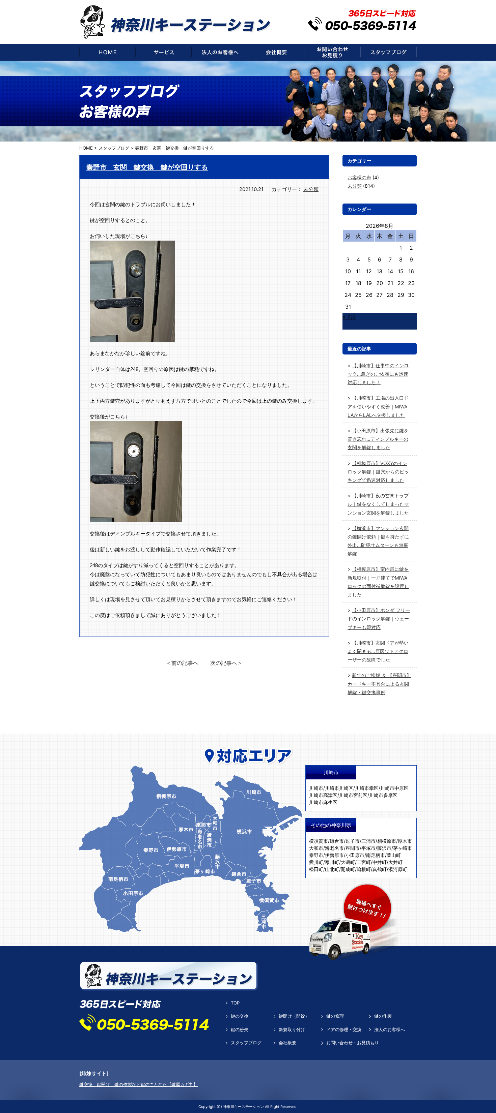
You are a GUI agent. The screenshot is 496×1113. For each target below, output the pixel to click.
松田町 (316, 869)
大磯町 (348, 862)
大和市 (316, 848)
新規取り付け (292, 1029)
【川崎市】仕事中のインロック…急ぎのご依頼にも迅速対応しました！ (378, 374)
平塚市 (368, 848)
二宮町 (364, 862)
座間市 (353, 848)
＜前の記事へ (182, 662)
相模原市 (386, 841)
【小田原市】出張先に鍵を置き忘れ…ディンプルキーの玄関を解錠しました (378, 439)
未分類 (311, 189)
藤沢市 (384, 848)
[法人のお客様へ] (220, 52)
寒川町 (332, 862)
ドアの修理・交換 (343, 1029)
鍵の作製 (383, 1016)
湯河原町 (397, 869)
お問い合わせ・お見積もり (352, 1042)
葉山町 (394, 855)
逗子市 (353, 841)
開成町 (348, 869)
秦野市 (316, 855)
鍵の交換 (239, 1016)
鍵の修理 (335, 1016)
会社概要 (287, 1042)
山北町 (332, 869)
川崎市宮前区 (353, 795)
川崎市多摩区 (383, 795)
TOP (235, 1003)
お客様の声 (359, 177)
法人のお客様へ (389, 1029)
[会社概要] (276, 52)
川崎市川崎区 (339, 788)
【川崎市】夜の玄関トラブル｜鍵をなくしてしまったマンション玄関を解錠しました (378, 504)
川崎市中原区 (394, 788)
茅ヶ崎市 (402, 848)
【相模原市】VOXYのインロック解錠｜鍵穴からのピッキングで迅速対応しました (378, 471)
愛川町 (316, 862)
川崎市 (316, 788)
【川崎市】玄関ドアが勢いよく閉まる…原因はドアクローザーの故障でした (378, 651)
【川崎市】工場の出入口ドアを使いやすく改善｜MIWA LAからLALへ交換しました (378, 406)
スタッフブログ (246, 1042)
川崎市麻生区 (323, 802)
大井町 (395, 862)
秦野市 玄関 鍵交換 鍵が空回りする (147, 167)
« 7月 (349, 316)
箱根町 (364, 869)
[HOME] (107, 52)
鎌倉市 (337, 841)
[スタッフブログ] (388, 52)
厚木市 (405, 841)
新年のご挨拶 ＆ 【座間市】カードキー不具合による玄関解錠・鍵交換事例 (379, 683)
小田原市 (355, 855)
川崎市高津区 (323, 795)
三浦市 (368, 841)
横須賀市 (318, 841)
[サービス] (164, 52)
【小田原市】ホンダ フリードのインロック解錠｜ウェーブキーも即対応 (379, 618)
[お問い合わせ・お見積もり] (332, 52)
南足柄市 (375, 855)
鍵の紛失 (239, 1029)
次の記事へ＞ (226, 662)
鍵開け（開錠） (294, 1016)
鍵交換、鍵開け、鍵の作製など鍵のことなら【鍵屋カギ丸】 (138, 1084)
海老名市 (334, 848)
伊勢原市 (334, 855)
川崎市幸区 (367, 788)
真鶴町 (380, 869)
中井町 (380, 862)
